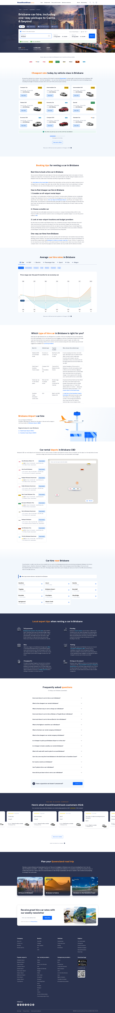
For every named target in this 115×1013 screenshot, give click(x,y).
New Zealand (40, 945)
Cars (42, 2)
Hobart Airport (20, 973)
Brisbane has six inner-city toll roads (33, 630)
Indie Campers (61, 968)
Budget (39, 970)
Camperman (60, 964)
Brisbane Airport (20, 962)
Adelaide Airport (21, 960)
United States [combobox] (73, 31)
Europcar (39, 979)
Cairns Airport (20, 964)
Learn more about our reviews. (56, 843)
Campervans (47, 2)
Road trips (80, 952)
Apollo (59, 960)
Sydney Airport (20, 979)
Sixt (38, 990)
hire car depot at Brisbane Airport (57, 199)
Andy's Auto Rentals (42, 964)
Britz (59, 962)
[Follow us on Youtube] (31, 1004)
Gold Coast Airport (21, 970)
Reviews (19, 945)
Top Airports (20, 981)
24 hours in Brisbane (22, 877)
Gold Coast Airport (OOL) (27, 430)
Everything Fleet (41, 981)
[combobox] (33, 36)
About (78, 2)
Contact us (19, 943)
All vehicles (60, 947)
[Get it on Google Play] (82, 964)
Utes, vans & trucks (56, 2)
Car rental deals (81, 941)
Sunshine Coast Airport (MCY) (28, 433)
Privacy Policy (34, 921)
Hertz (38, 983)
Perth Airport (20, 977)
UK (37, 947)
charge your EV (43, 669)
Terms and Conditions (36, 1011)
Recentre (91, 500)
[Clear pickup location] (49, 36)
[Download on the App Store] (82, 961)
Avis (38, 966)
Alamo (38, 960)
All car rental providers (42, 994)
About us (19, 941)
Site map (19, 1011)
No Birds (39, 985)
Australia (39, 941)
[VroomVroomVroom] (25, 2)
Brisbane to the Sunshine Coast (79, 877)
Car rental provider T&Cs (43, 996)
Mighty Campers (61, 977)
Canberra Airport (21, 966)
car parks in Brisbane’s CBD (77, 648)
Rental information (82, 949)
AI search (55, 26)
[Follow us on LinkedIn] (33, 1004)
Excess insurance (82, 945)
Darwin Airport (20, 968)
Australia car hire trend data (40, 182)
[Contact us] (93, 2)
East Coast (39, 975)
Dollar (38, 973)
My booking (84, 2)
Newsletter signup (82, 947)
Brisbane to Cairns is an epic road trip (57, 240)
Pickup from (23, 35)
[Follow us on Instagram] (21, 1004)
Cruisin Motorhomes (62, 966)
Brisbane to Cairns (49, 877)
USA (38, 949)
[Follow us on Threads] (23, 1004)
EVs (37, 215)
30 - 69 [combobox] (83, 31)
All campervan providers (63, 981)
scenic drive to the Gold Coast (71, 390)
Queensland (63, 78)
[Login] (96, 2)
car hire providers (49, 343)
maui (59, 975)
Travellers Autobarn (62, 979)
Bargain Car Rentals (41, 968)
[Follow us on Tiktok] (28, 1004)
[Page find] (90, 2)
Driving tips (80, 943)
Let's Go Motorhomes (63, 973)
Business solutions (66, 2)
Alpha (38, 962)
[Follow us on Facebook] (18, 1004)
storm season (78, 630)
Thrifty (38, 992)
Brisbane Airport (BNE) (35, 423)
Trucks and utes (61, 943)
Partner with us (20, 947)
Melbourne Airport (21, 975)
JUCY (59, 970)
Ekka (49, 647)
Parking (59, 945)
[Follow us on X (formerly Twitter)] (26, 1004)
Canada (39, 943)
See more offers (57, 142)
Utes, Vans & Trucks (44, 26)
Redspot (39, 987)
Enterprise (39, 977)
